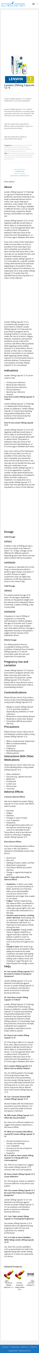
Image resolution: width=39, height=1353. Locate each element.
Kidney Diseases (23, 147)
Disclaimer (5, 1347)
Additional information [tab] (19, 176)
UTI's (24, 151)
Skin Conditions (26, 149)
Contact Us (33, 1347)
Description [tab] (19, 171)
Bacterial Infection (18, 145)
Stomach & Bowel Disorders (13, 151)
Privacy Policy (15, 1347)
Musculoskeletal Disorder (12, 149)
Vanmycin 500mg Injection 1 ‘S (8, 1285)
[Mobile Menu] (33, 4)
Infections (14, 147)
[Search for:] (36, 4)
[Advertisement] (19, 33)
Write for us (24, 1347)
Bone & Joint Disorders (27, 153)
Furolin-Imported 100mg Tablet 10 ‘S (19, 1286)
